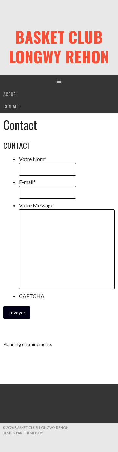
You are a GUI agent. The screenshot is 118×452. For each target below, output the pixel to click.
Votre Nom (32, 159)
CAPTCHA (31, 296)
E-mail (27, 182)
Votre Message (36, 205)
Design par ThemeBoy (22, 433)
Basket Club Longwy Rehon (59, 46)
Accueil (10, 93)
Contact (11, 106)
